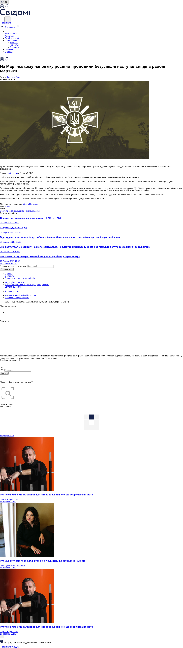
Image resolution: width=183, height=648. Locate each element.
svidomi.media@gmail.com (17, 298)
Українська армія (16, 211)
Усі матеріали (11, 34)
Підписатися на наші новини (13, 266)
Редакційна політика (14, 282)
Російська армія (32, 211)
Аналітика (9, 36)
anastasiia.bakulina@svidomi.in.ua (20, 295)
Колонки (14, 43)
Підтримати (5, 23)
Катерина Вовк (13, 77)
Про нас (8, 52)
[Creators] (5, 366)
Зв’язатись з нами (13, 287)
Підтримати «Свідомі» (10, 647)
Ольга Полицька (30, 204)
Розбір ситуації (12, 38)
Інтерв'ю (9, 49)
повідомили (12, 173)
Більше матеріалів (8, 263)
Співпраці (14, 47)
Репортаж (14, 45)
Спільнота (9, 276)
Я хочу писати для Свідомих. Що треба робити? (27, 285)
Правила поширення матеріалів (20, 278)
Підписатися (7, 269)
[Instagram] (2, 7)
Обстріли (4, 211)
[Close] (2, 636)
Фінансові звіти (12, 291)
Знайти (4, 373)
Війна (7, 206)
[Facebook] (6, 7)
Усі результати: (7, 436)
